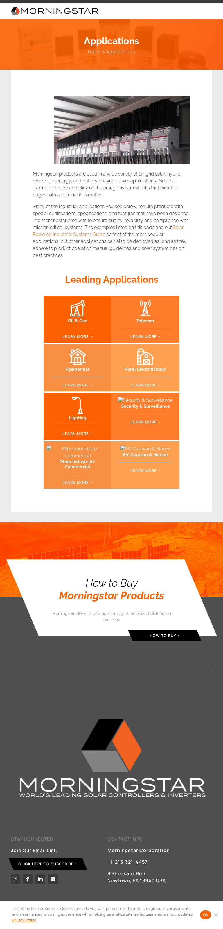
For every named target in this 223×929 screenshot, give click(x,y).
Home (94, 52)
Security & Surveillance (145, 406)
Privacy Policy (24, 920)
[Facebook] (28, 879)
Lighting (78, 417)
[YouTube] (53, 879)
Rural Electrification (145, 369)
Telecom (145, 320)
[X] (15, 879)
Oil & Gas (77, 320)
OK (205, 914)
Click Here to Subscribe (46, 864)
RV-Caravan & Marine (145, 454)
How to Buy (163, 635)
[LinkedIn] (40, 879)
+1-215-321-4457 (127, 862)
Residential (77, 369)
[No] (216, 915)
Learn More (75, 336)
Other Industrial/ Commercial (78, 464)
